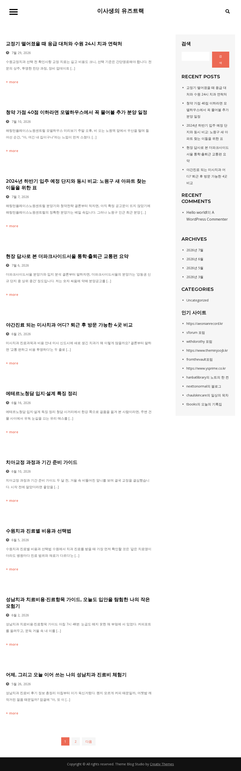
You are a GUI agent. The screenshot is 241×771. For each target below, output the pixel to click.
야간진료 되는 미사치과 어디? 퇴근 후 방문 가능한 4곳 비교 (69, 325)
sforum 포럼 (195, 332)
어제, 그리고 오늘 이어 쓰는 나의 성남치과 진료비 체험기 (66, 674)
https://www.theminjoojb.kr (207, 350)
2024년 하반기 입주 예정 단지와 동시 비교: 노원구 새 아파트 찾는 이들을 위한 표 (207, 132)
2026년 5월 (194, 268)
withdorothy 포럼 (199, 341)
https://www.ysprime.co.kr (206, 368)
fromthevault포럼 (199, 359)
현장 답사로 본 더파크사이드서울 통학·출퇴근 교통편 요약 (67, 256)
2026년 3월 (194, 277)
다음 (88, 741)
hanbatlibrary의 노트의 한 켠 (207, 377)
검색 (186, 43)
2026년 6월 (194, 259)
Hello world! (196, 212)
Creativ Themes (162, 764)
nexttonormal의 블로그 (203, 386)
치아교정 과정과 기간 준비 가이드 (41, 462)
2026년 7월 (194, 250)
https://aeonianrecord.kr (204, 323)
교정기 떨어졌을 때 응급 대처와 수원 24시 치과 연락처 (64, 43)
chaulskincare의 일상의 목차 (207, 395)
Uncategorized (197, 300)
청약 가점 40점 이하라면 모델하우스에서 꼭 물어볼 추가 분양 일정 (76, 112)
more (13, 82)
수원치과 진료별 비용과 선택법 (38, 531)
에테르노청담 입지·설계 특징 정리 (41, 393)
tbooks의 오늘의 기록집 (204, 404)
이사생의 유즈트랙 (120, 10)
